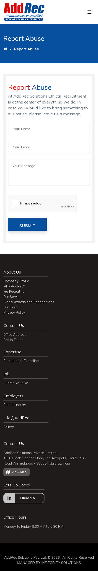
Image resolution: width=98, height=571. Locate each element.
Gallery (8, 427)
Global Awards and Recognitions (28, 302)
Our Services (13, 297)
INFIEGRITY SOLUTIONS (61, 563)
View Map (19, 472)
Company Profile (16, 281)
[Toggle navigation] (89, 12)
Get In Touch (13, 340)
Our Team (10, 307)
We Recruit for (14, 291)
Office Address (14, 335)
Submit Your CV (15, 383)
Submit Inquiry (14, 405)
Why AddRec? (14, 286)
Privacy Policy (14, 312)
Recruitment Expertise (21, 361)
